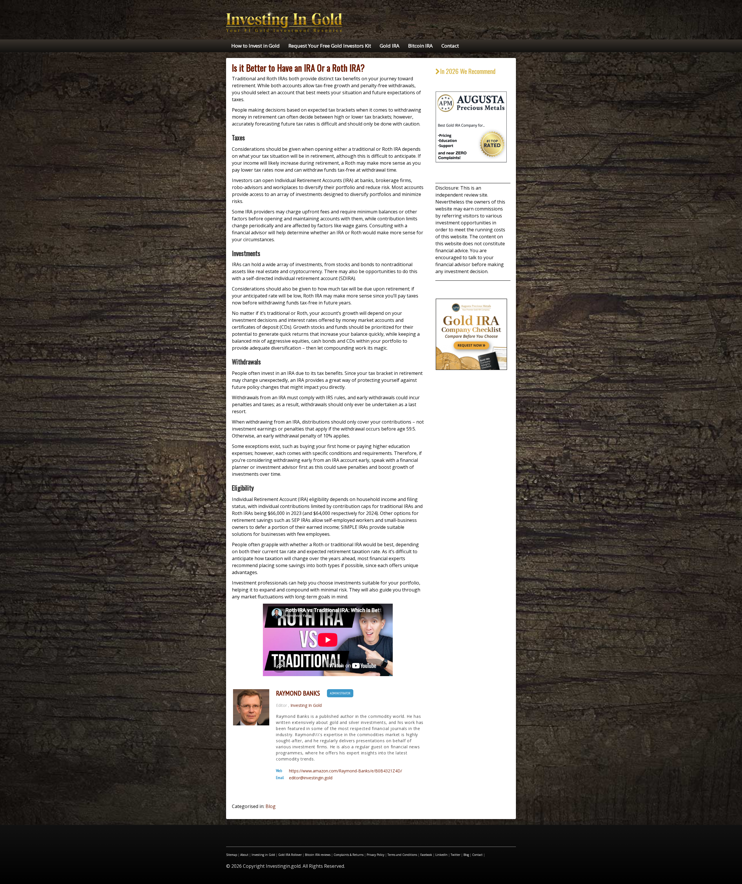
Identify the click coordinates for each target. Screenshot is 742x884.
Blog (270, 806)
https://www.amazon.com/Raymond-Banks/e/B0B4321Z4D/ (345, 771)
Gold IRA (389, 45)
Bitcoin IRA (420, 45)
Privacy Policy (375, 855)
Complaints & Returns (348, 855)
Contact (450, 45)
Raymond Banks (298, 693)
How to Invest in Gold (255, 45)
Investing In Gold (306, 705)
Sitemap (231, 855)
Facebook (426, 855)
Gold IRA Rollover (290, 855)
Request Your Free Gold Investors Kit (329, 45)
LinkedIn (441, 855)
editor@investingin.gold (310, 778)
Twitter (455, 855)
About (244, 855)
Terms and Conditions (402, 855)
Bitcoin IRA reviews (317, 855)
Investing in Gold (263, 855)
